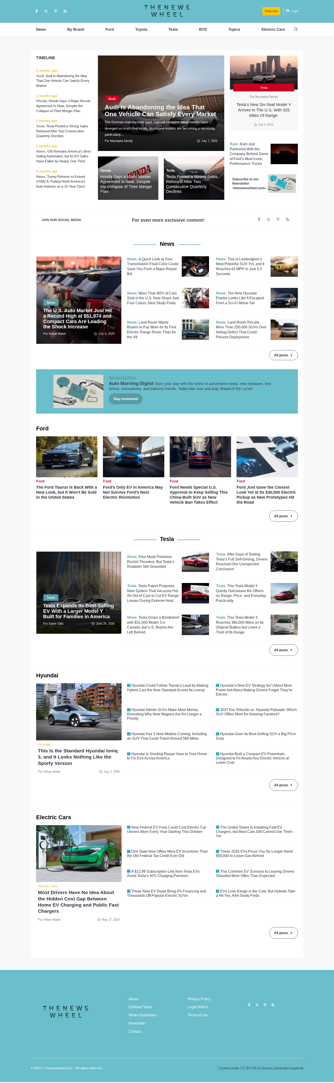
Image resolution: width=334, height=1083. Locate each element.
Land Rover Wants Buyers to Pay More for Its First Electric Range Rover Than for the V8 (151, 329)
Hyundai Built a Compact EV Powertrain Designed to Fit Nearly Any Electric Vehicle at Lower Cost (252, 758)
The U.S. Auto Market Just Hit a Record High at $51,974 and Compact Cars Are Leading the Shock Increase (77, 318)
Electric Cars (273, 29)
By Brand (75, 29)
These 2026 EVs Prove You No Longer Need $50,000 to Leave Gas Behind (254, 853)
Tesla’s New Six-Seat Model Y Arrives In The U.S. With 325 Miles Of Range (264, 110)
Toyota (141, 29)
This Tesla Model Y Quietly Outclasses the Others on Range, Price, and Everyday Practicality (241, 593)
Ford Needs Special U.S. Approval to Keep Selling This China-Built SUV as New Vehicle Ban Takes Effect (199, 495)
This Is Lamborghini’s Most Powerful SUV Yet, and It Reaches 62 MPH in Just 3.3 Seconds (240, 266)
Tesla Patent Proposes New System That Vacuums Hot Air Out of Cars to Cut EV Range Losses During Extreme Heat (153, 593)
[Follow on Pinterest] (55, 11)
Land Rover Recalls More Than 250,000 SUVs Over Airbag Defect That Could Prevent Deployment (241, 329)
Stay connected (125, 399)
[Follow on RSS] (65, 11)
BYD (203, 29)
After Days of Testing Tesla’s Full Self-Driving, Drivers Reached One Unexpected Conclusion (242, 561)
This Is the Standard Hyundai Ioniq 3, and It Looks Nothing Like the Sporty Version (78, 757)
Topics (234, 29)
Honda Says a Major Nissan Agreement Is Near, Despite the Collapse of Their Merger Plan (126, 184)
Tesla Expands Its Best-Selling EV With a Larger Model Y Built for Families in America (78, 611)
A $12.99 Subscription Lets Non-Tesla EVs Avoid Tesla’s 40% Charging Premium (163, 873)
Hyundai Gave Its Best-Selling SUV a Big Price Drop (256, 736)
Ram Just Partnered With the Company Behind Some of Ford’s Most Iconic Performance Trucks (249, 154)
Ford (109, 29)
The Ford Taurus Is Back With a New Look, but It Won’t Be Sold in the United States (66, 492)
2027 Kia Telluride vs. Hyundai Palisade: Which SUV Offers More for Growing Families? (256, 712)
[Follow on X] (46, 11)
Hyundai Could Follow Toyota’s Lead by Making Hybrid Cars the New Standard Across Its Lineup (167, 687)
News (41, 29)
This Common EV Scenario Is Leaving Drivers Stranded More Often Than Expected (255, 873)
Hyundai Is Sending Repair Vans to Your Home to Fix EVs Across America (167, 756)
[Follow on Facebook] (36, 11)
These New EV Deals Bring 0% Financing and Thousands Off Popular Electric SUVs (166, 893)
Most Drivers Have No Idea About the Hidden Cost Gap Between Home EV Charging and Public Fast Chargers (78, 902)
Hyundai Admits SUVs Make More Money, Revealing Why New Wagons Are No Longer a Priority (164, 714)
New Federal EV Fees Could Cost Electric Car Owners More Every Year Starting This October (166, 829)
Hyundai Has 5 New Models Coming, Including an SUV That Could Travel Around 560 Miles (167, 736)
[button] (295, 29)
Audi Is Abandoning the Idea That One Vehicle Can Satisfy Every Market (160, 111)
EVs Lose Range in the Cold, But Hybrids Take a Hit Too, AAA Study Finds (255, 893)
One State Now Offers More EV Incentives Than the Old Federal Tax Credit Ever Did (167, 853)
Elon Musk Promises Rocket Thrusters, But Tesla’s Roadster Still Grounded (150, 561)
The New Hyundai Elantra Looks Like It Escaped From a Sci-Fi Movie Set (240, 298)
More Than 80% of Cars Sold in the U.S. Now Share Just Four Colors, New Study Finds (153, 298)
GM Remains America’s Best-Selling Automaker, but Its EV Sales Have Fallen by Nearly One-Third (64, 156)
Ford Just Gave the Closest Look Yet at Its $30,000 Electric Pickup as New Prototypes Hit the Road (266, 495)
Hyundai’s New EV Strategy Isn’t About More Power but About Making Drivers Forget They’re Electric (254, 689)
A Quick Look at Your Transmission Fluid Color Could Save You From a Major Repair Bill (152, 266)
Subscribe (271, 11)
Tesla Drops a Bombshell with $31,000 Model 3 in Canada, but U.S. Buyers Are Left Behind (153, 625)
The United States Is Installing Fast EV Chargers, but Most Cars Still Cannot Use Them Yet (254, 831)
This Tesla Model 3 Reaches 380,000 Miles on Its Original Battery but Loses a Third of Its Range (240, 625)
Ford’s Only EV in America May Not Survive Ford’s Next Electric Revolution (133, 492)
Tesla (173, 29)
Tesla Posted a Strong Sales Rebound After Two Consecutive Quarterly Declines (191, 184)
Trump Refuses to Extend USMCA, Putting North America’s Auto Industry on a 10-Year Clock (61, 181)
